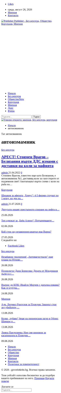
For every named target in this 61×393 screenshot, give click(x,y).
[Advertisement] (30, 58)
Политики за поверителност (23, 364)
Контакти (13, 15)
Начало (12, 93)
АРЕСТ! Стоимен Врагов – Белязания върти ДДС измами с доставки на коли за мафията (29, 161)
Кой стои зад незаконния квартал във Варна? (26, 231)
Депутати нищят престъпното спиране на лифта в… (30, 209)
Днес (10, 108)
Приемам (39, 378)
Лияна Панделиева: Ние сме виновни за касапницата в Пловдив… (23, 334)
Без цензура (14, 96)
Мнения (12, 12)
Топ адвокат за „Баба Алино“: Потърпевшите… (27, 220)
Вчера (11, 111)
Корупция (13, 102)
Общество (16, 99)
